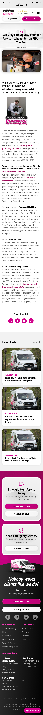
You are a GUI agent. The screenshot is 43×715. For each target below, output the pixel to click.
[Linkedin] (31, 320)
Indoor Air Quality (10, 646)
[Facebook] (17, 320)
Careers (25, 635)
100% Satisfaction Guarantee (13, 171)
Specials (25, 632)
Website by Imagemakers (21, 709)
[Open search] (33, 12)
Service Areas (27, 628)
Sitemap (34, 704)
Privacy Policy (24, 704)
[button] (11, 18)
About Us (26, 639)
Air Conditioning (9, 628)
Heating (5, 632)
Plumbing (6, 635)
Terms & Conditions (11, 704)
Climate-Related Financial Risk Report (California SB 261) (21, 706)
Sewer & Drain (8, 643)
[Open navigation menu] (38, 12)
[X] (10, 320)
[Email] (24, 320)
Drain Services (8, 639)
